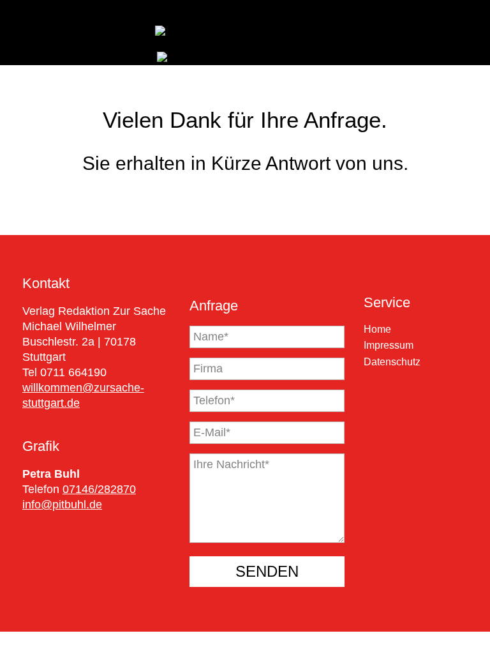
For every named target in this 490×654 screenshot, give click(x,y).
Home (377, 329)
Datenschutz (392, 361)
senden (267, 571)
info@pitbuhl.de (62, 504)
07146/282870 (99, 489)
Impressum (388, 345)
